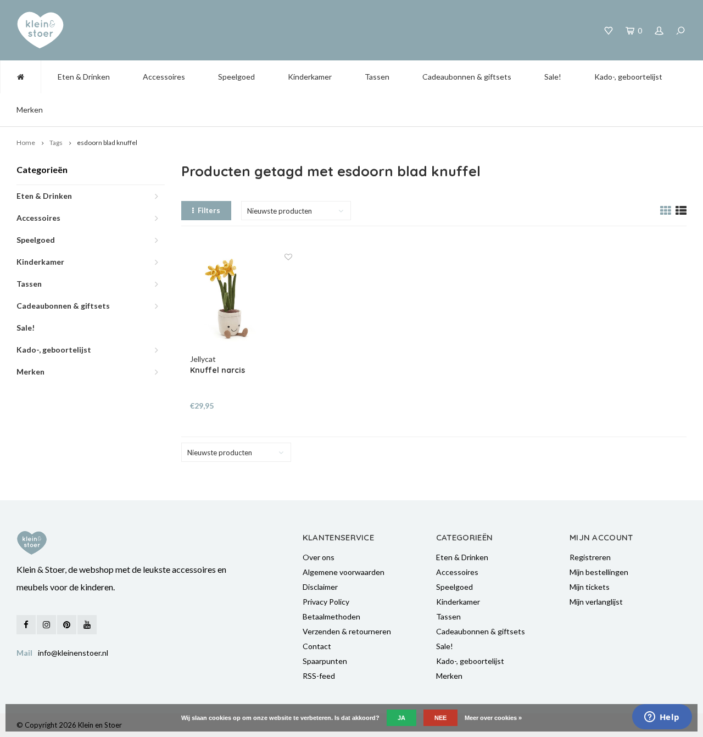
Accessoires (164, 76)
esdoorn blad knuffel (107, 142)
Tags (56, 142)
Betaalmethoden (331, 616)
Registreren (590, 557)
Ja (401, 717)
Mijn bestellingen (599, 572)
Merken (29, 109)
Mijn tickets (590, 586)
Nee (440, 717)
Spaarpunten (325, 661)
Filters (209, 210)
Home (25, 142)
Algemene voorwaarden (343, 572)
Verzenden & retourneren (347, 631)
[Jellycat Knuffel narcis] (241, 303)
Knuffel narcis (217, 370)
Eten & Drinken (84, 76)
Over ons (318, 557)
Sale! (552, 76)
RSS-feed (319, 675)
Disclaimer (320, 586)
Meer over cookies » (493, 717)
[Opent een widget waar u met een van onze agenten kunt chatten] (662, 718)
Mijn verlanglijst (596, 601)
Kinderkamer (310, 76)
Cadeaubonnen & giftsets (466, 76)
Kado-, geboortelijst (628, 76)
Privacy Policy (326, 601)
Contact (317, 646)
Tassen (377, 76)
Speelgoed (236, 76)
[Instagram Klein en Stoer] (46, 624)
